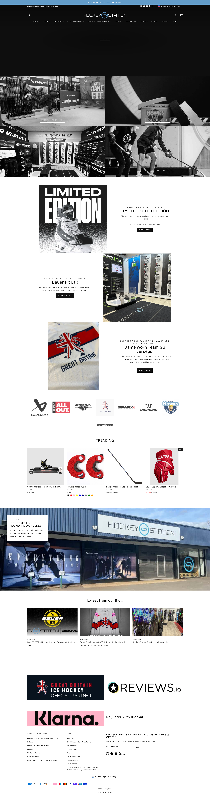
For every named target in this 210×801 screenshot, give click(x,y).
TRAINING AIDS (131, 21)
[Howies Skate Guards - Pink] (74, 495)
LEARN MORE (65, 295)
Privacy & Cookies (73, 760)
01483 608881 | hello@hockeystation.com (42, 6)
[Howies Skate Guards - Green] (89, 495)
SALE (175, 21)
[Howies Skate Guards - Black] (68, 495)
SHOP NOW (144, 230)
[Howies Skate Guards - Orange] (92, 495)
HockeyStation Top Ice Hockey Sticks (150, 642)
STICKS (46, 21)
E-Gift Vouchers (33, 756)
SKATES (36, 21)
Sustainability (72, 746)
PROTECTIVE (58, 21)
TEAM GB (154, 21)
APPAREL (165, 21)
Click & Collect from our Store (38, 746)
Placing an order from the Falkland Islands (42, 760)
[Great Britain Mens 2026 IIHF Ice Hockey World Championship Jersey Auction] (105, 622)
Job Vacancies (72, 764)
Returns (30, 749)
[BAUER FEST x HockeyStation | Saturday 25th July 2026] (52, 622)
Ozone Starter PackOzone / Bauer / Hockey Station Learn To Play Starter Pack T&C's (82, 768)
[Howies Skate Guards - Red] (71, 495)
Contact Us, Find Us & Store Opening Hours (43, 738)
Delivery (30, 742)
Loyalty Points (72, 749)
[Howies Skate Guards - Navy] (83, 495)
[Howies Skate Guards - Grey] (86, 495)
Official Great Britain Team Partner (79, 742)
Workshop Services (34, 753)
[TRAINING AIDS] (157, 151)
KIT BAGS (118, 21)
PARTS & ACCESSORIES (75, 21)
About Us (70, 738)
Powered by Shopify (105, 792)
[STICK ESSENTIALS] (157, 101)
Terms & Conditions (74, 756)
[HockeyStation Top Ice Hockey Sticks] (157, 622)
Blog (68, 753)
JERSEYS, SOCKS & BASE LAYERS (99, 21)
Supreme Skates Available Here (104, 46)
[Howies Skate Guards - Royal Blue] (80, 495)
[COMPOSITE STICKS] (52, 101)
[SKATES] (52, 151)
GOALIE (143, 21)
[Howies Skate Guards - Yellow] (77, 495)
